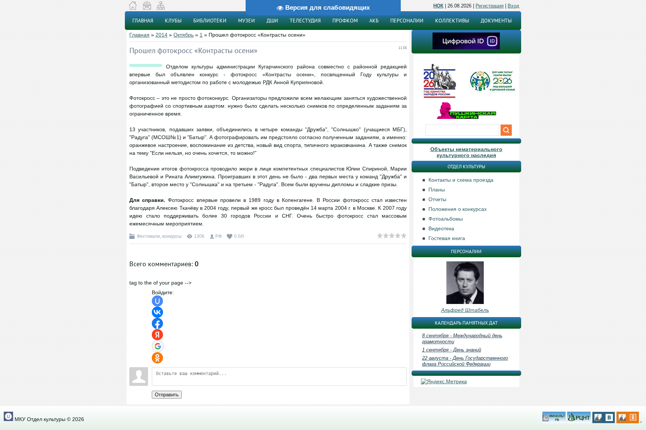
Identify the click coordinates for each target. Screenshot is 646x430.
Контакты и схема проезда (460, 180)
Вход (513, 6)
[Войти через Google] (158, 346)
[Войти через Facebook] (157, 323)
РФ (218, 236)
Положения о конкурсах (457, 209)
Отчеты (437, 199)
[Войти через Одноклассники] (157, 357)
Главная (139, 35)
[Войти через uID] (157, 301)
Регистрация (490, 6)
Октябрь (183, 35)
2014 (161, 35)
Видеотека (441, 228)
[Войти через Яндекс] (157, 334)
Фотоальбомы (445, 219)
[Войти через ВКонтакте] (157, 312)
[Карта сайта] (160, 8)
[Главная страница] (133, 8)
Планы (436, 190)
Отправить (167, 394)
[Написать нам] (147, 8)
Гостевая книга (446, 238)
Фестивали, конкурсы (159, 236)
